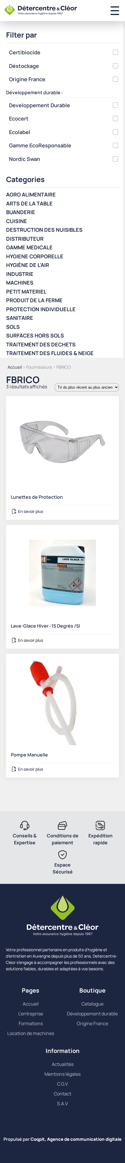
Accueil (15, 367)
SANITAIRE (19, 317)
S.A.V (62, 1103)
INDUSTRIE (19, 273)
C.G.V (62, 1084)
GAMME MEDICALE (29, 247)
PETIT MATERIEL (26, 291)
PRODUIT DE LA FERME (34, 300)
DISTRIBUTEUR (25, 238)
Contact (62, 1093)
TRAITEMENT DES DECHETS (41, 344)
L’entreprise (30, 1013)
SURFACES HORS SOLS (35, 335)
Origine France (92, 1023)
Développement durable (92, 1013)
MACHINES (19, 282)
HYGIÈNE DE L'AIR (27, 264)
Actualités (63, 1064)
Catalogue (92, 1004)
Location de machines (30, 1033)
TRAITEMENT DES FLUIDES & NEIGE (50, 353)
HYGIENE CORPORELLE (34, 256)
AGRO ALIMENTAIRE (31, 194)
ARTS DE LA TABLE (29, 203)
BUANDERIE (20, 212)
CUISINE (16, 221)
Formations (31, 1023)
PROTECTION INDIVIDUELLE (41, 309)
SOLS (13, 326)
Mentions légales (62, 1074)
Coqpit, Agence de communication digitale (76, 1139)
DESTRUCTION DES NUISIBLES (44, 229)
